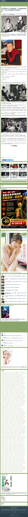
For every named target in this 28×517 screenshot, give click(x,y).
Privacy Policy (17, 515)
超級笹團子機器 (15, 469)
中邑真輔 (3, 390)
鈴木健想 (10, 470)
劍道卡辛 (24, 400)
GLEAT (20, 400)
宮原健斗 (18, 379)
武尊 (17, 448)
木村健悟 (17, 427)
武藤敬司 (16, 374)
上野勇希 (7, 458)
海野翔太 (23, 394)
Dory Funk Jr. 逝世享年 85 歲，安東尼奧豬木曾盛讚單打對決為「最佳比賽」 (14, 169)
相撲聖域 (10, 468)
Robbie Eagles (15, 442)
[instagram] (14, 512)
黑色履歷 (17, 417)
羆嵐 (10, 417)
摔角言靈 (22, 385)
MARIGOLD (16, 390)
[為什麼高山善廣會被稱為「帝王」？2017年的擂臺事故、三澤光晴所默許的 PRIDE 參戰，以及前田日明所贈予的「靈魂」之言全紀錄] (2, 294)
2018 (9, 374)
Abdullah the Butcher (15, 415)
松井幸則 (3, 448)
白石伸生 (3, 438)
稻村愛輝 (18, 380)
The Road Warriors (4, 443)
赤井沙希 (3, 378)
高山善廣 (7, 395)
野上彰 (23, 469)
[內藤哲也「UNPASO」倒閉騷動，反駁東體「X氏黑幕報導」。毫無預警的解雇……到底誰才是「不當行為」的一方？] (2, 302)
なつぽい (22, 389)
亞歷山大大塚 (18, 458)
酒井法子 (20, 469)
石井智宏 (20, 468)
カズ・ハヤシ (14, 426)
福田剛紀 (6, 410)
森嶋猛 (10, 448)
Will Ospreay (9, 416)
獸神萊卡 (3, 395)
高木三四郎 (16, 400)
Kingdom (23, 433)
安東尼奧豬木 (4, 373)
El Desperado (11, 410)
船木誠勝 (3, 406)
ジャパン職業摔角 (4, 400)
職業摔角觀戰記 (4, 432)
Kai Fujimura (3, 454)
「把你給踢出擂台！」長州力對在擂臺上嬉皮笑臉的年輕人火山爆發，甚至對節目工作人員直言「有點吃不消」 (16, 279)
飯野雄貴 (16, 432)
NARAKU (3, 422)
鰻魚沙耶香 (7, 394)
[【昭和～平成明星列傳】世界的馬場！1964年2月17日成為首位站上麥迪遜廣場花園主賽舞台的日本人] (23, 166)
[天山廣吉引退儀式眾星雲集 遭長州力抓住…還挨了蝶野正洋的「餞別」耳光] (2, 285)
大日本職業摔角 (12, 421)
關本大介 (23, 438)
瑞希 (25, 437)
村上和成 (17, 464)
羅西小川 (16, 421)
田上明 (18, 411)
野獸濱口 (3, 470)
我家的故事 (6, 437)
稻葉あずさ (24, 468)
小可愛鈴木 (3, 401)
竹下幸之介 (15, 385)
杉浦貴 (19, 405)
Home (9, 515)
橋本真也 (22, 379)
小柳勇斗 (14, 463)
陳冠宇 (17, 470)
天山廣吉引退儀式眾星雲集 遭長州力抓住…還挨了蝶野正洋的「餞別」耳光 (13, 284)
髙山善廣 (19, 432)
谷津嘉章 (8, 389)
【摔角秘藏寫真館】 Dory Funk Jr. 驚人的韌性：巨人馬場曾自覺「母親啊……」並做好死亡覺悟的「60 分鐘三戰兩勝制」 (5, 170)
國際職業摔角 (7, 421)
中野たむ (24, 443)
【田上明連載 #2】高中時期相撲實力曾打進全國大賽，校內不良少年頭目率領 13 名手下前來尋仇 (15, 298)
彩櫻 (13, 427)
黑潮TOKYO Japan (4, 433)
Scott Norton (20, 442)
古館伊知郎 (19, 422)
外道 (2, 427)
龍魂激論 (3, 405)
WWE (10, 380)
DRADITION (12, 389)
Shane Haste (11, 422)
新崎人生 (11, 437)
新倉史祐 (3, 464)
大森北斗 (13, 416)
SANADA (23, 401)
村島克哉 (20, 464)
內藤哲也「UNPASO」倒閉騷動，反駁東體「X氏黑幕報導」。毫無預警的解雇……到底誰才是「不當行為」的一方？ (15, 301)
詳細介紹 (2, 38)
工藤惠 (24, 395)
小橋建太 (22, 378)
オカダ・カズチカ (21, 390)
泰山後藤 (24, 416)
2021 (10, 415)
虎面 (15, 378)
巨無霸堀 (3, 431)
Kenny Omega (19, 433)
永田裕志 (14, 380)
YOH (18, 406)
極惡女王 (14, 379)
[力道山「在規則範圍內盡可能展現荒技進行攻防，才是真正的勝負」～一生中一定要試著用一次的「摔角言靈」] (14, 174)
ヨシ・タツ (20, 443)
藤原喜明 (6, 380)
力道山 (7, 411)
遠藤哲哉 (14, 438)
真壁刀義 (23, 405)
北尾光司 (3, 421)
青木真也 (3, 415)
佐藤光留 (6, 459)
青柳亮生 (12, 432)
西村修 (8, 400)
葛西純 (14, 417)
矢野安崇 (20, 427)
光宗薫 (17, 459)
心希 (3, 410)
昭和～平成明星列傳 (8, 384)
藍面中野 (17, 384)
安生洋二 (3, 463)
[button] (1, 1)
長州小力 (24, 427)
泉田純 (22, 437)
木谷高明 (18, 447)
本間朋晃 (17, 416)
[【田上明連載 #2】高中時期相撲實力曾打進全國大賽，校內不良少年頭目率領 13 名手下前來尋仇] (2, 299)
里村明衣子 (18, 438)
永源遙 (18, 437)
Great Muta (12, 394)
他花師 (3, 459)
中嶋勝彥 (10, 385)
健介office (13, 459)
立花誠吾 (3, 469)
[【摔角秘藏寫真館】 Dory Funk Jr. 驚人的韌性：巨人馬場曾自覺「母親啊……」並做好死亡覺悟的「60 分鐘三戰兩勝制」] (5, 166)
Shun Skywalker (4, 416)
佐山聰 (10, 379)
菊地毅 (11, 469)
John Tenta (14, 453)
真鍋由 (13, 468)
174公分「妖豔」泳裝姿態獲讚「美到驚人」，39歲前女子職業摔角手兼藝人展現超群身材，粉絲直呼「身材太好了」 (15, 296)
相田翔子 (24, 448)
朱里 (13, 431)
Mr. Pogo (7, 442)
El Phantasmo (6, 453)
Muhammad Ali (20, 410)
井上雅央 (14, 458)
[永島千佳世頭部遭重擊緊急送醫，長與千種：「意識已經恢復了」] (2, 291)
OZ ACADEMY (16, 454)
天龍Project (20, 395)
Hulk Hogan (11, 395)
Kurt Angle (7, 454)
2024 (18, 378)
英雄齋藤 (3, 394)
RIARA (24, 454)
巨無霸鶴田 (7, 378)
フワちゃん (10, 405)
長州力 (13, 374)
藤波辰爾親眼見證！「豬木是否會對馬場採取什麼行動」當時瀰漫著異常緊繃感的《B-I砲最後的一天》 (5, 177)
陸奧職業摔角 (21, 470)
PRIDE (16, 394)
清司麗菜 (24, 431)
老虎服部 (22, 411)
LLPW (16, 395)
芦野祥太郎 (10, 438)
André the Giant (21, 415)
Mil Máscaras (3, 442)
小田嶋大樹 (15, 405)
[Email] (12, 160)
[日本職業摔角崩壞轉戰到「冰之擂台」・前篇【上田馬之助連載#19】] (23, 174)
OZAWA (3, 379)
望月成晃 (13, 464)
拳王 (19, 385)
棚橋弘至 (8, 373)
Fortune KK (11, 406)
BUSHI (19, 401)
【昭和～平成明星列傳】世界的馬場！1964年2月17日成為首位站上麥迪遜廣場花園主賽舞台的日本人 (22, 169)
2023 (12, 373)
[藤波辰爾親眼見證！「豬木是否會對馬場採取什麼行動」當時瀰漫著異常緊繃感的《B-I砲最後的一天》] (5, 174)
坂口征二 (3, 385)
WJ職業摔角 (3, 411)
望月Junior (9, 464)
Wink (11, 443)
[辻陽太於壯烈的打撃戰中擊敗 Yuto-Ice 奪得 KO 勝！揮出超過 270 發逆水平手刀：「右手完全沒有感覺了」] (2, 282)
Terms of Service (13, 515)
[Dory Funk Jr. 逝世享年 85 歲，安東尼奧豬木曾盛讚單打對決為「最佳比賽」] (14, 166)
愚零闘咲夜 (10, 447)
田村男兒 (3, 468)
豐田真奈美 (8, 432)
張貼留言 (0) (14, 181)
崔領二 (17, 463)
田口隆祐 (20, 448)
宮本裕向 (6, 463)
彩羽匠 (3, 447)
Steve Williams (4, 426)
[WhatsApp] (11, 160)
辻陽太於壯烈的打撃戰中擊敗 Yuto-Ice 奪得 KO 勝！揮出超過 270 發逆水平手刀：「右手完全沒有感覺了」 (16, 282)
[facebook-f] (12, 512)
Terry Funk (15, 422)
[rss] (15, 512)
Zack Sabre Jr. (17, 389)
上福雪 (21, 384)
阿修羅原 (24, 421)
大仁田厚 (11, 378)
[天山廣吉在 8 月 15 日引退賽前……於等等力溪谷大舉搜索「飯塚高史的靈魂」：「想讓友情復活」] (2, 277)
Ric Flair (7, 422)
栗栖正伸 (6, 448)
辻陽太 (7, 379)
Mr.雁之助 (11, 454)
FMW (3, 380)
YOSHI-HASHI (15, 443)
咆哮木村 (24, 422)
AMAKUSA (21, 417)
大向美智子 (6, 427)
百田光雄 (6, 438)
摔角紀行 (24, 463)
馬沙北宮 (12, 400)
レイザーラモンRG (19, 426)
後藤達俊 (6, 447)
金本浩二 (20, 421)
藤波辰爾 (16, 373)
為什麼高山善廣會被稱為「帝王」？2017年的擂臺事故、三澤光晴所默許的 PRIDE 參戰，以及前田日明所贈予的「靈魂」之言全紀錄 (16, 293)
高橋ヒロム (11, 390)
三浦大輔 (24, 426)
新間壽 (15, 411)
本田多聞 (22, 447)
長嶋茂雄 (14, 470)
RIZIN (11, 442)
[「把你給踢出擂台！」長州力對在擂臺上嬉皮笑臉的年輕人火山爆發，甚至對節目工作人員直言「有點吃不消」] (2, 280)
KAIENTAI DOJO (19, 453)
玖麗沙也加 (3, 417)
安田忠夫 (11, 411)
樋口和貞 (20, 431)
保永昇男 (10, 459)
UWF (22, 380)
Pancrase (20, 454)
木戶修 (10, 431)
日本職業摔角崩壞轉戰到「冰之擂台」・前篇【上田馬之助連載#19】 (22, 177)
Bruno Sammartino (9, 433)
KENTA (7, 385)
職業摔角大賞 (3, 389)
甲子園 (6, 468)
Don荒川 (14, 433)
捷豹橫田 (6, 431)
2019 (20, 373)
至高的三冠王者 (7, 469)
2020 (16, 401)
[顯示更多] (14, 160)
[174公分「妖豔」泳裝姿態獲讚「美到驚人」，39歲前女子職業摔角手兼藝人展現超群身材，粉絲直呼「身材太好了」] (2, 296)
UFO (8, 443)
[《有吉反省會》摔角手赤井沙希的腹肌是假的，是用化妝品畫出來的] (2, 288)
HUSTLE (15, 410)
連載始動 (13, 384)
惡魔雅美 (3, 437)
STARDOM (24, 373)
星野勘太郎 (14, 447)
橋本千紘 (14, 448)
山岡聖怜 (10, 427)
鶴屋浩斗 (23, 432)
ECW (2, 453)
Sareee (7, 405)
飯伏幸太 (7, 415)
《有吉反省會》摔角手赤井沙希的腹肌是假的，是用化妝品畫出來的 (12, 287)
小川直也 (3, 384)
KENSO (24, 453)
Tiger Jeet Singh (9, 426)
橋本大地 (20, 416)
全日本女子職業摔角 (4, 374)
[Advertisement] (14, 4)
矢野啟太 (17, 468)
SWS (15, 406)
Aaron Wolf (21, 374)
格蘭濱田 (16, 431)
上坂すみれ (3, 458)
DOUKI (7, 406)
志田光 (21, 463)
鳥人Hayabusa (8, 401)
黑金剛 (12, 401)
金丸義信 (6, 470)
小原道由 (10, 463)
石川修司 (7, 417)
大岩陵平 (19, 394)
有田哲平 (14, 437)
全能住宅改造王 (21, 459)
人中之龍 (22, 458)
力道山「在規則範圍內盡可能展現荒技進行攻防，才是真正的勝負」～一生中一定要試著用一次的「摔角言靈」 (14, 178)
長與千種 (7, 390)
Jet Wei (10, 453)
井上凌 (10, 458)
